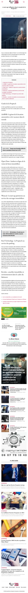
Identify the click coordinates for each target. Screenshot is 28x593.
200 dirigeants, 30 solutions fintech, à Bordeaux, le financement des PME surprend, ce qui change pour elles (17, 418)
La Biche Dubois (14, 339)
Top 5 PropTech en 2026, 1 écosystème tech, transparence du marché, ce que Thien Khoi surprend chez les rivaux (17, 409)
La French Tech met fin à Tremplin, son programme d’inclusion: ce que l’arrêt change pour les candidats (17, 399)
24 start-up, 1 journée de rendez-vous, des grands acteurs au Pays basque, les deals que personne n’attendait (18, 389)
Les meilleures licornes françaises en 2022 (12, 513)
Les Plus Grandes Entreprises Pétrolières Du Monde (7, 327)
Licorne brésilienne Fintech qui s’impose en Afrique (14, 299)
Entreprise (8, 11)
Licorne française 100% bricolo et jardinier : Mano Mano (13, 541)
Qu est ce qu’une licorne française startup (12, 485)
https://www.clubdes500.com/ (14, 341)
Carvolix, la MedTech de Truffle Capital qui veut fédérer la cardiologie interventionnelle (18, 428)
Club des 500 (3, 11)
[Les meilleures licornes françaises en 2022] (14, 500)
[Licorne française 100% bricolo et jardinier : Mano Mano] (14, 528)
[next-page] (24, 356)
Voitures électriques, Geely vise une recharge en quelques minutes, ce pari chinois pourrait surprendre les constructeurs (14, 373)
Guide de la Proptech (7, 82)
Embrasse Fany (13, 401)
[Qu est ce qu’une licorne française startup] (14, 473)
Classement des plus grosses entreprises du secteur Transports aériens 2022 (20, 327)
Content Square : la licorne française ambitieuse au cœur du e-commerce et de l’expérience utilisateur (12, 571)
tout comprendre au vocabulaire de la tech (12, 297)
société (6, 319)
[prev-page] (22, 356)
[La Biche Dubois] (14, 335)
